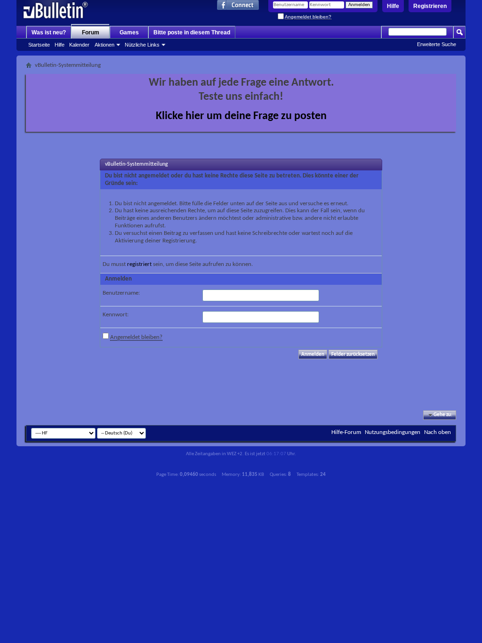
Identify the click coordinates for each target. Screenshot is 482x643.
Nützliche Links (142, 45)
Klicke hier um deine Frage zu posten (241, 116)
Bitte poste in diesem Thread (191, 32)
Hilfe (393, 6)
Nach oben (437, 432)
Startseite (39, 45)
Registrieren (430, 6)
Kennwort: (116, 315)
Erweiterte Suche (436, 44)
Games (129, 32)
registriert (139, 264)
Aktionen (104, 45)
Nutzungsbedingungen (392, 432)
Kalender (79, 45)
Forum (90, 32)
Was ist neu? (49, 32)
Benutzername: (121, 293)
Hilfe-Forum (346, 432)
